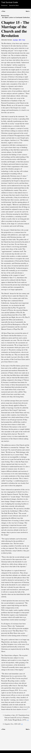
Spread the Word (14, 5)
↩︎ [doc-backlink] (28, 720)
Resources (4, 5)
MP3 (20, 40)
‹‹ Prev (3, 11)
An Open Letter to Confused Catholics (16, 17)
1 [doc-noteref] (27, 175)
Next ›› (28, 11)
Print (23, 40)
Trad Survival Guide (9, 2)
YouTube (15, 40)
